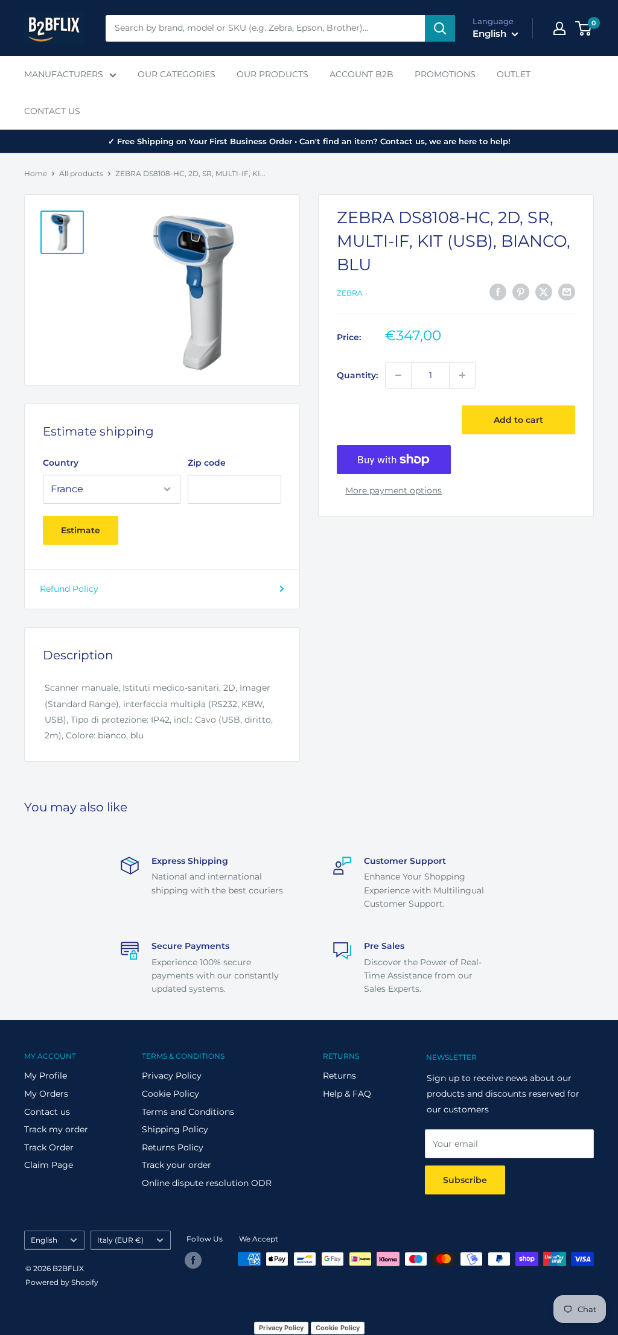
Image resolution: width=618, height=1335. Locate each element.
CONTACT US (52, 111)
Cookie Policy (170, 1093)
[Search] (440, 28)
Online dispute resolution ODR (207, 1183)
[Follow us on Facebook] (193, 1260)
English (44, 1240)
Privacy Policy (172, 1075)
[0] (583, 28)
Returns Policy (172, 1147)
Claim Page (48, 1164)
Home (35, 173)
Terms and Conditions (188, 1111)
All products (81, 173)
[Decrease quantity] (398, 375)
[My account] (559, 28)
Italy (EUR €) (120, 1240)
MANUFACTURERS (63, 74)
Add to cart (518, 419)
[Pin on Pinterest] (520, 291)
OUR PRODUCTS (272, 74)
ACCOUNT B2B (361, 74)
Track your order (176, 1164)
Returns (339, 1075)
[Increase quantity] (462, 375)
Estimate (80, 530)
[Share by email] (566, 291)
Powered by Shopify (61, 1282)
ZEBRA (350, 292)
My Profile (45, 1075)
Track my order (56, 1129)
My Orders (46, 1093)
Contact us (47, 1111)
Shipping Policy (175, 1129)
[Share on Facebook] (497, 291)
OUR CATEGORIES (176, 74)
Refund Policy (69, 588)
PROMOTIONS (445, 74)
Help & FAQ (347, 1093)
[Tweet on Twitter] (543, 291)
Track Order (49, 1147)
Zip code (207, 462)
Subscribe (465, 1180)
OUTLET (513, 74)
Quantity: (357, 375)
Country (60, 462)
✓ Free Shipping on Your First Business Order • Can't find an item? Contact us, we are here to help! (309, 141)
